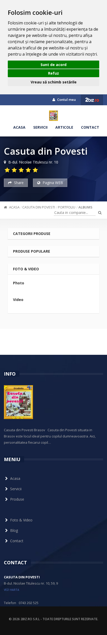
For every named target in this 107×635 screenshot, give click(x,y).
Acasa (19, 127)
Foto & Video (21, 520)
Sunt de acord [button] (53, 64)
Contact (90, 127)
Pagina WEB (52, 182)
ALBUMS (85, 207)
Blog (14, 530)
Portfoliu (66, 207)
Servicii (40, 127)
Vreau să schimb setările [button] (54, 82)
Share (18, 182)
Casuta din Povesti (38, 207)
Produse (17, 499)
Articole (64, 127)
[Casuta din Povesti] (53, 115)
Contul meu (66, 99)
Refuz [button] (53, 73)
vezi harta (11, 590)
